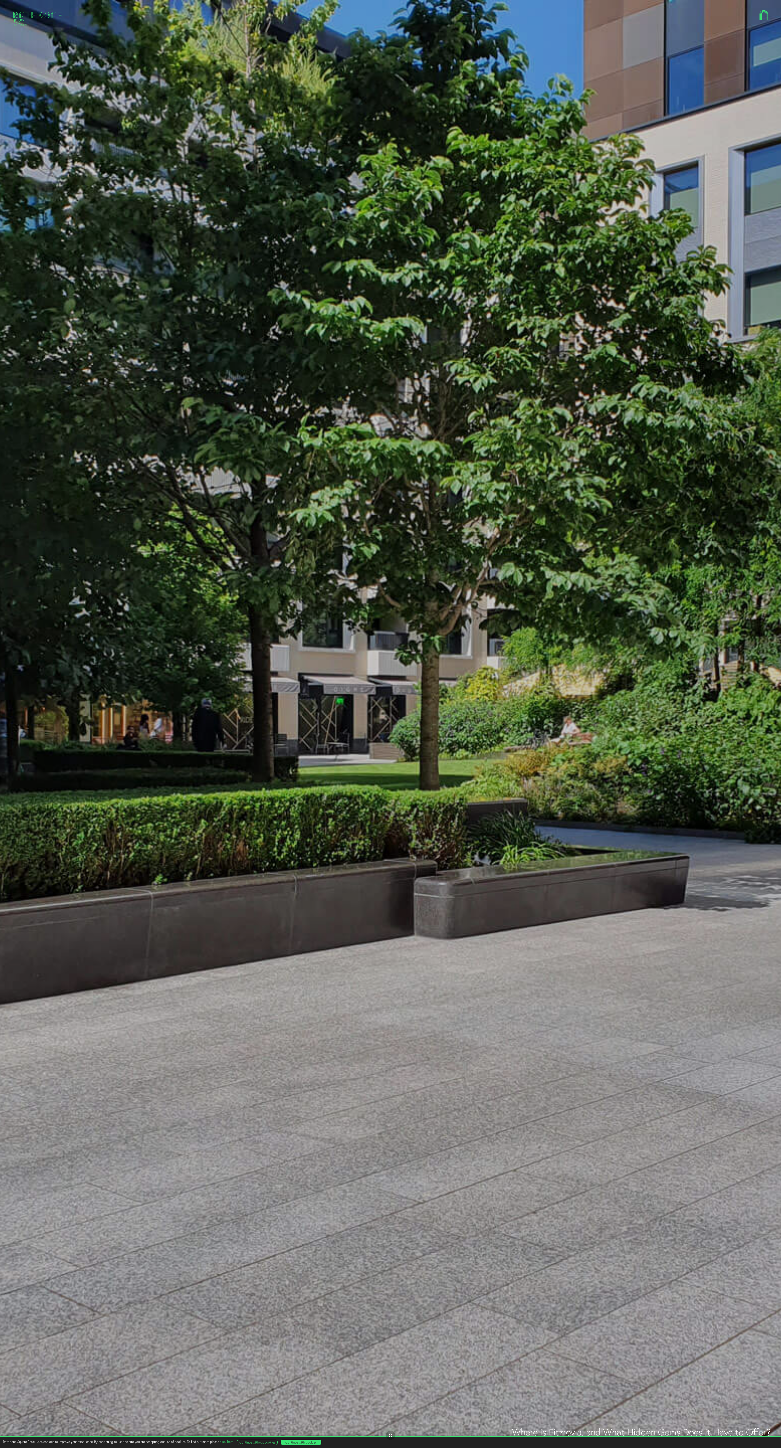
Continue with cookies (301, 1442)
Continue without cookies (257, 1442)
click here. (227, 1442)
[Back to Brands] (390, 1435)
